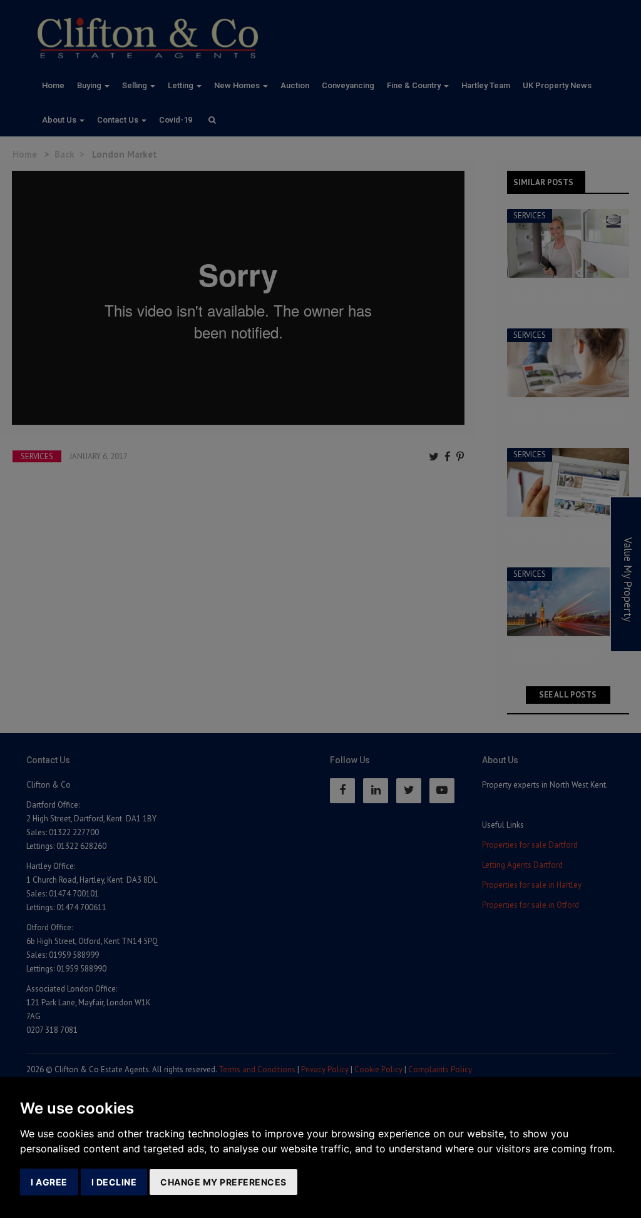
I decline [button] (114, 1182)
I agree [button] (49, 1182)
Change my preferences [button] (223, 1182)
